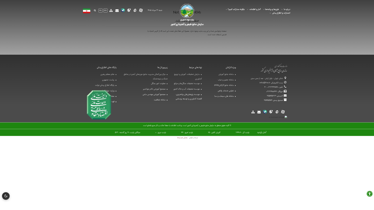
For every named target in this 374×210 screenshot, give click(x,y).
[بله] (123, 11)
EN (105, 10)
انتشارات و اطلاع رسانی (281, 13)
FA (100, 10)
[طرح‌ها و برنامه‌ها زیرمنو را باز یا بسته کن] (264, 9)
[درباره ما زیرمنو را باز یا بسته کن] (282, 9)
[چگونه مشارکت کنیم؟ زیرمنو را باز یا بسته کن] (226, 9)
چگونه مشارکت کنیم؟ (236, 9)
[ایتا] (135, 11)
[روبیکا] (129, 11)
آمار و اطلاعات (255, 9)
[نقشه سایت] (111, 11)
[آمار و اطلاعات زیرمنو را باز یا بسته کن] (247, 9)
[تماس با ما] (117, 11)
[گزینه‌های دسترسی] (370, 195)
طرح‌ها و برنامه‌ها (272, 9)
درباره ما (287, 9)
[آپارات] (141, 11)
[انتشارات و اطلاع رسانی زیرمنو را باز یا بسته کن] (270, 13)
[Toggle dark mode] (6, 196)
